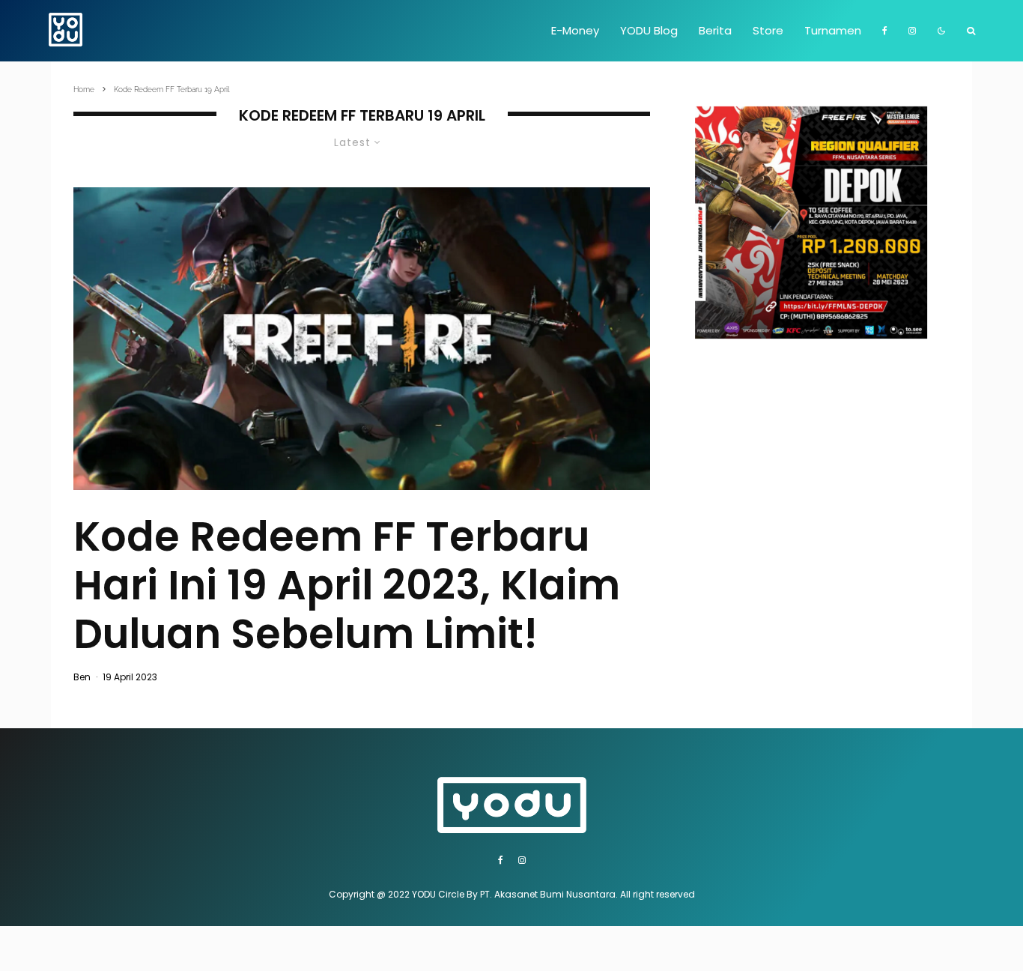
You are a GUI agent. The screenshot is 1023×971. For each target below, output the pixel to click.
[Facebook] (885, 30)
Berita (715, 30)
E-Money (575, 30)
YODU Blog (649, 30)
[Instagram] (912, 30)
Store (768, 30)
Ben (82, 677)
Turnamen (832, 30)
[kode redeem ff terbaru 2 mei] (361, 339)
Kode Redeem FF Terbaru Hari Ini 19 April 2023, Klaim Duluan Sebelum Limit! (346, 585)
